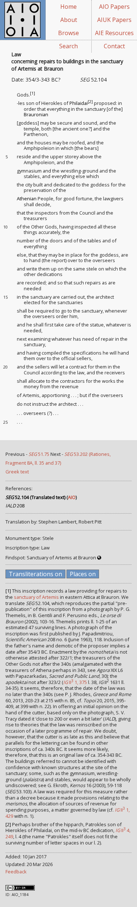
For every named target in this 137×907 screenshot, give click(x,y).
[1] (32, 93)
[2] (90, 101)
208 (14, 505)
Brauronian (36, 114)
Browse (68, 33)
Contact (114, 46)
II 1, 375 (75, 682)
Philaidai (78, 103)
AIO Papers (114, 7)
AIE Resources (114, 33)
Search (68, 46)
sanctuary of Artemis (36, 597)
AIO (72, 497)
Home (68, 7)
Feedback (16, 871)
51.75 (38, 454)
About (68, 20)
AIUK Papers (114, 20)
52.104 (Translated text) (35, 497)
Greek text (17, 471)
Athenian (27, 198)
